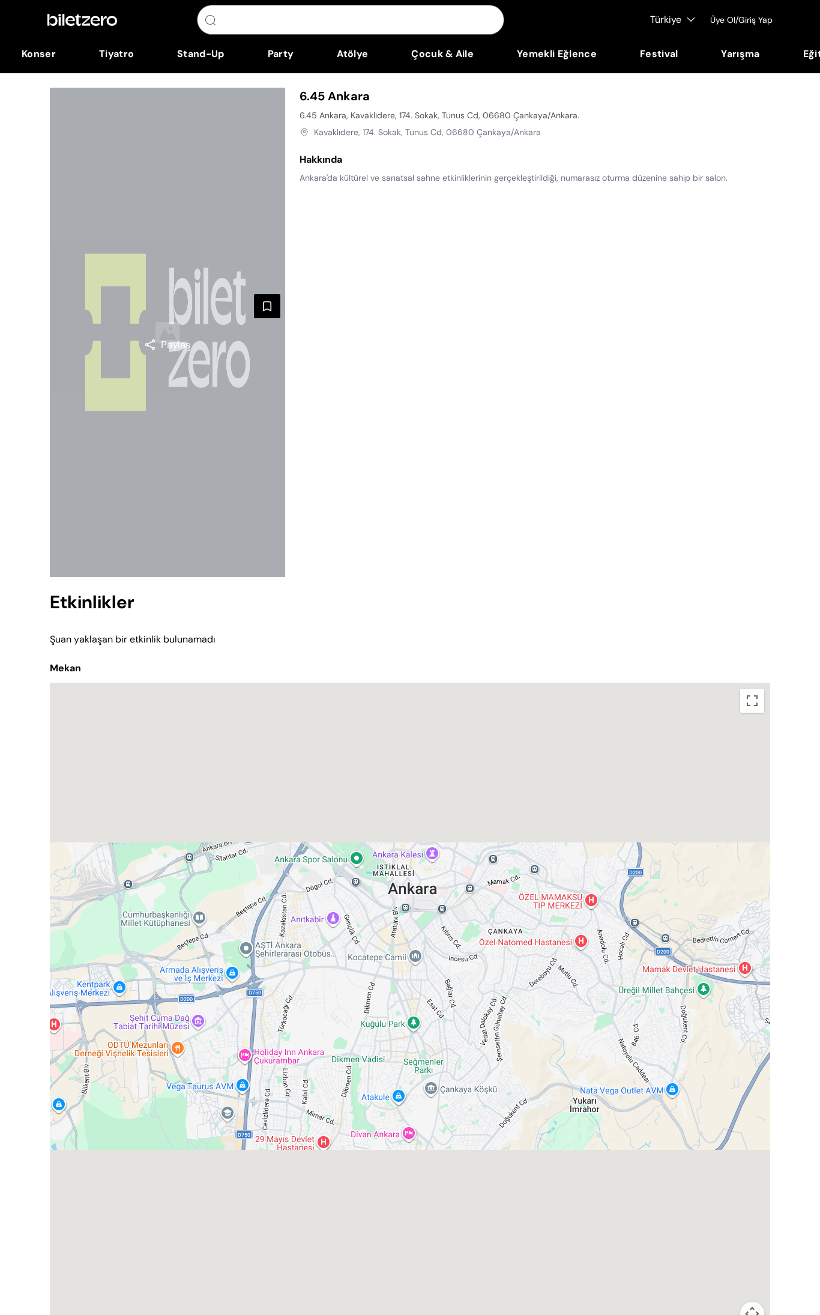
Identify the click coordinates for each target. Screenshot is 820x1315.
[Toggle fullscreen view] (752, 701)
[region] (167, 345)
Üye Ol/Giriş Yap (741, 19)
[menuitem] (38, 54)
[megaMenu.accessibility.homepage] (82, 20)
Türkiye (665, 19)
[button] (410, 997)
